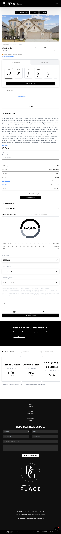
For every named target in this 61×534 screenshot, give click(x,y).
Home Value (30, 416)
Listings (30, 406)
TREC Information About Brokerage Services (30, 518)
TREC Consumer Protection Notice (30, 517)
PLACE (42, 512)
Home (30, 404)
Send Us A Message (30, 455)
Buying (30, 409)
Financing (30, 413)
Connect (30, 420)
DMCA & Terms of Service (48, 532)
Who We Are (30, 418)
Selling (30, 411)
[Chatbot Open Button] (56, 529)
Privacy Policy (37, 532)
